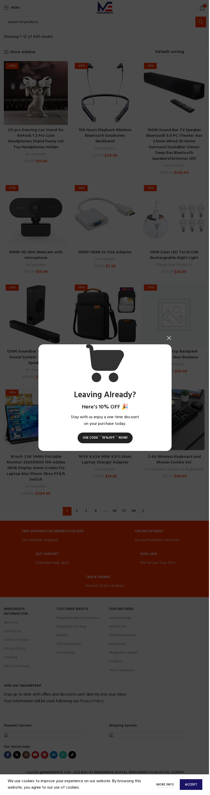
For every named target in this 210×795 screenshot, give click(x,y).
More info (165, 784)
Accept (191, 784)
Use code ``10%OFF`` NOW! (105, 437)
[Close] (169, 338)
